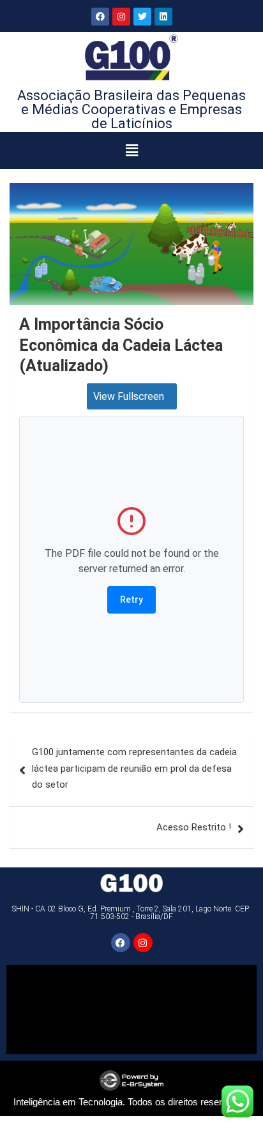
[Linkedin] (163, 17)
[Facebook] (100, 17)
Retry (131, 599)
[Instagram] (121, 17)
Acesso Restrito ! (193, 827)
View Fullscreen (128, 396)
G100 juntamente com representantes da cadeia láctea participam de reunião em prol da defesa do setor (134, 768)
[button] (132, 150)
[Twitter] (142, 17)
